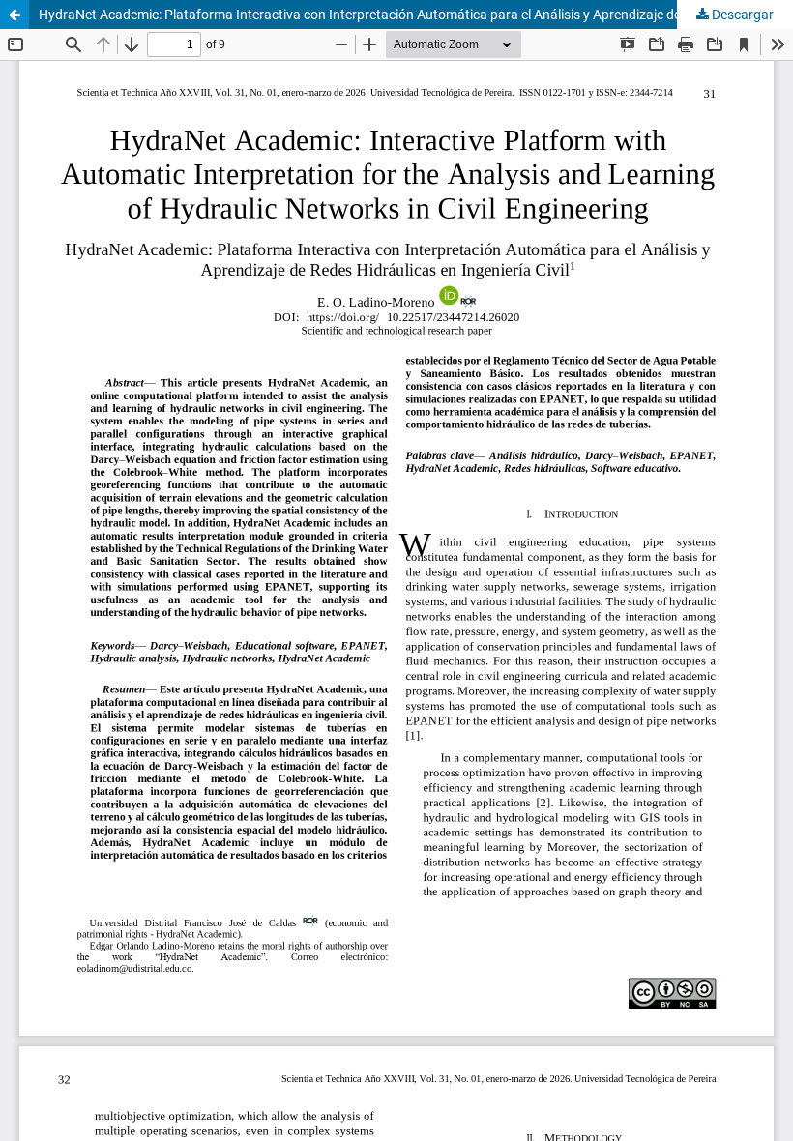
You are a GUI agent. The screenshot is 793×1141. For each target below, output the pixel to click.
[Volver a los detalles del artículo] (14, 14)
